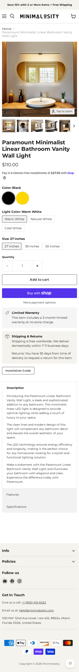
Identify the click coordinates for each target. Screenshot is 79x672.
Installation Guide (18, 370)
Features (12, 494)
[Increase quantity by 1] (37, 266)
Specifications (16, 507)
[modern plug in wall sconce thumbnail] (37, 125)
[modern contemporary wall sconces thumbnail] (22, 125)
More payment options (39, 302)
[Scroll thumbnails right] (73, 126)
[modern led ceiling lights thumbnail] (51, 125)
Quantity (8, 257)
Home (6, 28)
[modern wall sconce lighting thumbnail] (8, 125)
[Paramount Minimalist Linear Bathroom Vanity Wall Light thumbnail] (65, 125)
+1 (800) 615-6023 (34, 602)
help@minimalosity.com (36, 610)
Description (15, 388)
